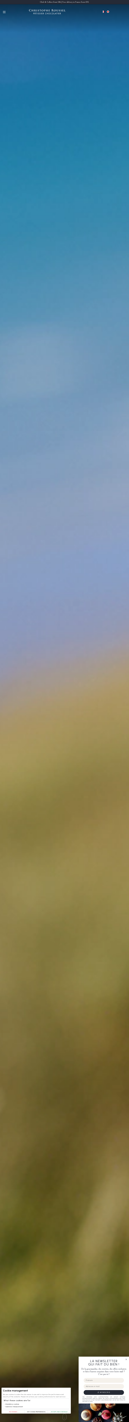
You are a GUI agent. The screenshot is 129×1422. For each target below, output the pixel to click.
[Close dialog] (126, 1359)
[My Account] (119, 11)
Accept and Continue (59, 1412)
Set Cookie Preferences (36, 1412)
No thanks (13, 1412)
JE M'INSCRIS (103, 1392)
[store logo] (47, 12)
